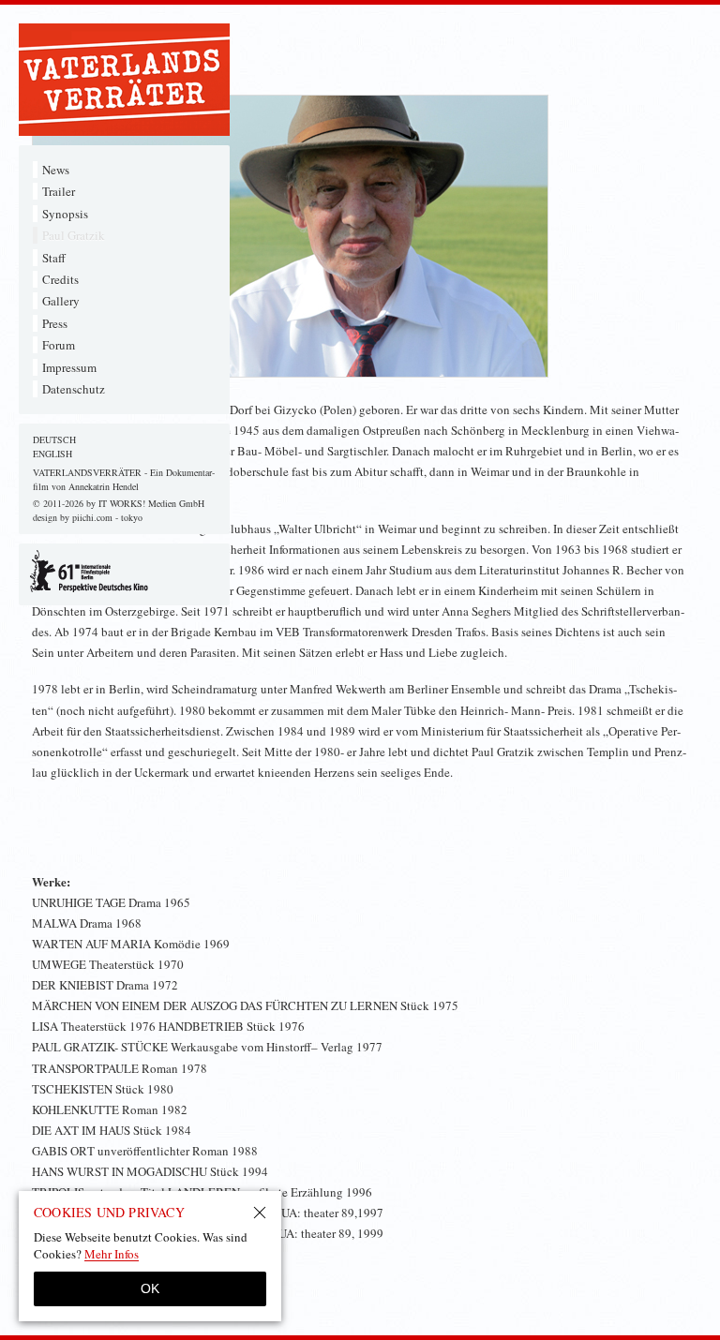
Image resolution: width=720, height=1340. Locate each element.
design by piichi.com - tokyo (87, 517)
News (55, 169)
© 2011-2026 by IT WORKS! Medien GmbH (118, 503)
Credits (60, 279)
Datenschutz (73, 388)
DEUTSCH (54, 439)
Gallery (61, 300)
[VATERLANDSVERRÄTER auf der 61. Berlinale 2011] (124, 571)
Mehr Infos (111, 1253)
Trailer (58, 191)
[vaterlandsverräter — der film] (124, 79)
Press (55, 323)
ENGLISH (52, 453)
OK (150, 1288)
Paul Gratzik (73, 235)
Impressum (69, 367)
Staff (54, 257)
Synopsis (65, 213)
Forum (58, 344)
